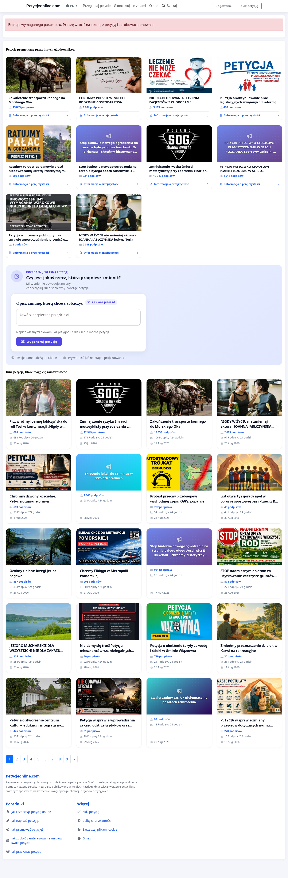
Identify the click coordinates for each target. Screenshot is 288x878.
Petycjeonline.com (43, 6)
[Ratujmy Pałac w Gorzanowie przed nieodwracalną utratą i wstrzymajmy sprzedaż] (38, 157)
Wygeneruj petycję (42, 341)
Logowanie (224, 6)
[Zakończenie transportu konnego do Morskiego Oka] (38, 88)
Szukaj (172, 6)
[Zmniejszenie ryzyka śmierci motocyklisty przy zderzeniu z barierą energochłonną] (179, 157)
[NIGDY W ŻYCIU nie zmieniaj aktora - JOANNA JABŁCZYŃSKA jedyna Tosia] (109, 226)
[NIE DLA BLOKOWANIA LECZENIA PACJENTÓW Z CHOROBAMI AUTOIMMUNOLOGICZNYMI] (179, 88)
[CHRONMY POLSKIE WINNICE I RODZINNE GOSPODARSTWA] (109, 88)
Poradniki (15, 803)
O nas (153, 6)
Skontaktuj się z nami (130, 6)
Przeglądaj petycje (97, 6)
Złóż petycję (249, 6)
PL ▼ (74, 5)
